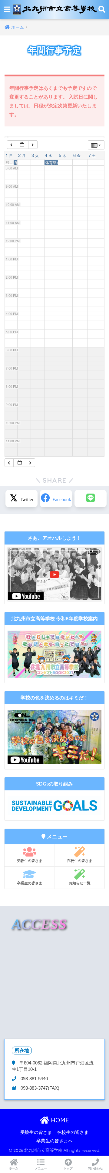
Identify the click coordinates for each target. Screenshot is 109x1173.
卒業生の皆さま (29, 883)
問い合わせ (95, 1168)
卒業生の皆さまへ (54, 1140)
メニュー (41, 1168)
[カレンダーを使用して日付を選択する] (22, 144)
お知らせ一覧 (80, 883)
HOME (59, 1120)
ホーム (13, 1168)
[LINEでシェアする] (90, 498)
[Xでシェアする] (21, 498)
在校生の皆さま (79, 860)
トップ (68, 1168)
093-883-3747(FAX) (39, 1088)
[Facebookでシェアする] (56, 498)
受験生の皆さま (29, 860)
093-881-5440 (33, 1078)
